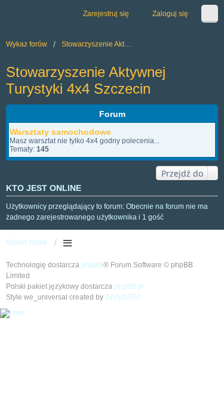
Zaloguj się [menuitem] (170, 14)
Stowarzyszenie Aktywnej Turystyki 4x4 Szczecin (85, 80)
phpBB (92, 265)
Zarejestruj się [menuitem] (106, 14)
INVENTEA (123, 297)
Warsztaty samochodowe (60, 132)
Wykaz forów (26, 242)
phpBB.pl (129, 286)
